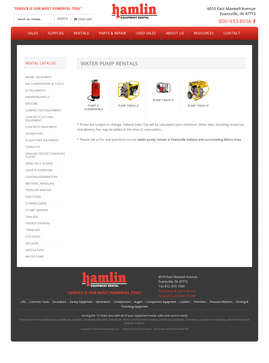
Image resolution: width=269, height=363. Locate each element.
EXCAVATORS (34, 133)
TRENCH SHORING (37, 223)
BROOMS (31, 103)
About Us (175, 33)
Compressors (122, 302)
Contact (232, 33)
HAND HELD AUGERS (39, 163)
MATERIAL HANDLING (39, 183)
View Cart (85, 19)
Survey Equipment (81, 302)
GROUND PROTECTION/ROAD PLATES (45, 155)
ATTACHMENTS (35, 90)
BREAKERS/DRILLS (37, 97)
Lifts (23, 302)
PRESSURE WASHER (38, 190)
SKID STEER (33, 197)
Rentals (81, 33)
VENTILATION (34, 250)
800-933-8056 (235, 21)
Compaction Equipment (161, 302)
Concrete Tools (39, 302)
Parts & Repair (112, 33)
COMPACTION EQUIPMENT (43, 110)
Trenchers (199, 302)
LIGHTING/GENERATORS (41, 177)
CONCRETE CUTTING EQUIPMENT (39, 118)
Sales (33, 33)
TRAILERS (31, 217)
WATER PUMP (34, 256)
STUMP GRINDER (36, 210)
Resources (204, 33)
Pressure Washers (221, 302)
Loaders (185, 302)
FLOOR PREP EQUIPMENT (42, 140)
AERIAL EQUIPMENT (38, 77)
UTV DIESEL (33, 236)
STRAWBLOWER (35, 203)
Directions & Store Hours (177, 291)
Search (62, 19)
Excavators (59, 302)
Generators (103, 302)
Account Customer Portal (177, 296)
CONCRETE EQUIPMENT (41, 127)
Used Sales (146, 33)
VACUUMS (32, 243)
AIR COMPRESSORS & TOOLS (44, 84)
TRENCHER (32, 230)
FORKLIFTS (32, 147)
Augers (138, 302)
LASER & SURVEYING (38, 170)
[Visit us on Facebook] (253, 21)
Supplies (56, 33)
